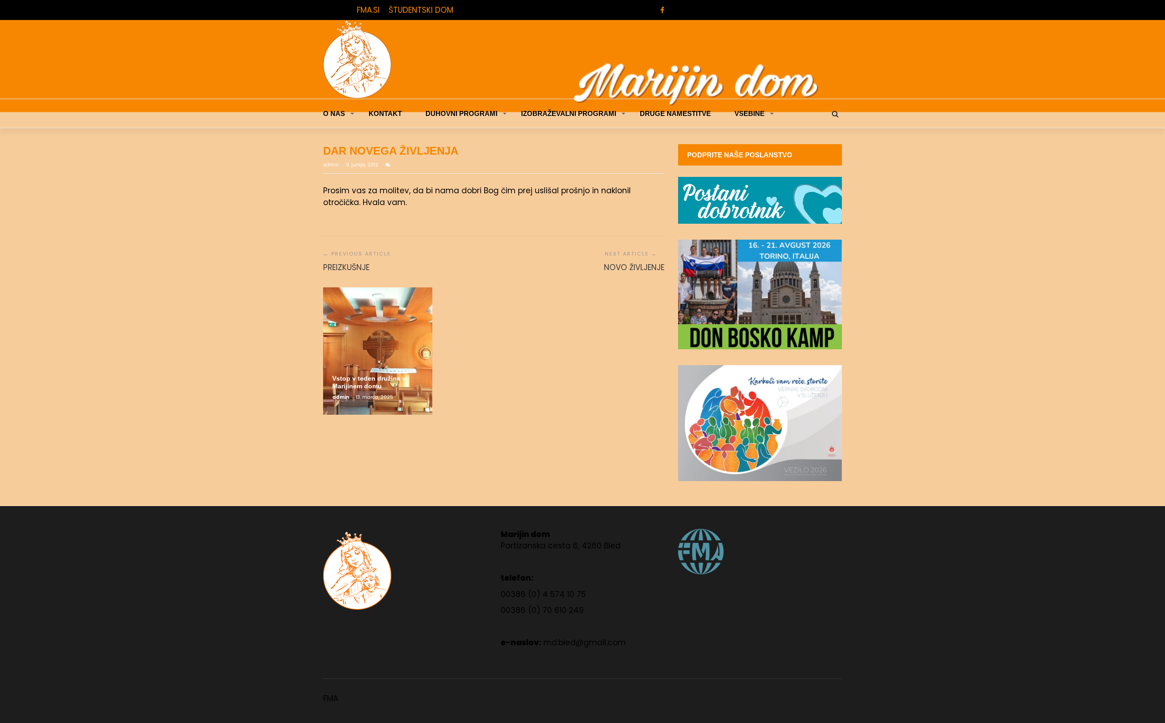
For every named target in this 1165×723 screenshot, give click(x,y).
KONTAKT (385, 113)
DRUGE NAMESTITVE (675, 113)
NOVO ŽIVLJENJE (634, 267)
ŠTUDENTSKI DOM (421, 10)
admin (331, 164)
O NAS (334, 113)
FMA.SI (368, 10)
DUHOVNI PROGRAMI (461, 113)
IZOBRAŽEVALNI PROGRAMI (568, 113)
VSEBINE (749, 113)
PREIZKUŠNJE (346, 267)
